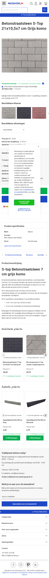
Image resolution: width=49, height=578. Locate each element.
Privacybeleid (22, 572)
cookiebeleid (27, 190)
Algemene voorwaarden (9, 572)
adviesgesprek (24, 477)
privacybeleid (19, 192)
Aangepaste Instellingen (24, 209)
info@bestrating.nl (12, 555)
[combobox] (15, 9)
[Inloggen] (36, 3)
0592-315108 (9, 553)
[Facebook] (13, 564)
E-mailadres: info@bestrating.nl (13, 473)
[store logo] (15, 3)
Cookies (30, 572)
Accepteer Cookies (24, 202)
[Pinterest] (28, 564)
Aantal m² (6, 153)
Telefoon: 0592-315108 (10, 470)
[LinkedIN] (35, 564)
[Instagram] (20, 564)
